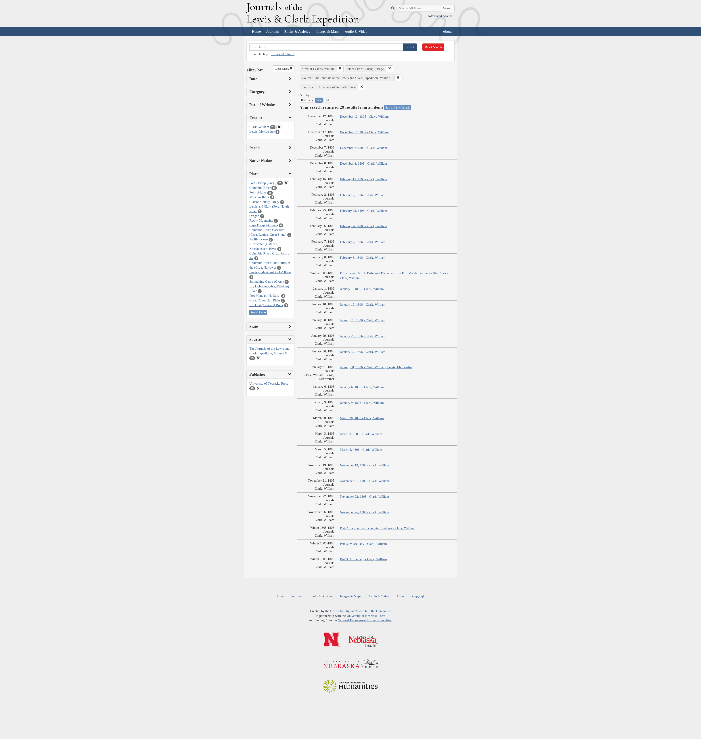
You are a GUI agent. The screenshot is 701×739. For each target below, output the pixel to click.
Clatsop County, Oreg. (264, 202)
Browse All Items (282, 54)
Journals (272, 31)
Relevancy (307, 100)
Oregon (254, 216)
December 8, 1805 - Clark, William (363, 163)
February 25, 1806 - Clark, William (363, 210)
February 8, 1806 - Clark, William (362, 257)
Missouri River (259, 197)
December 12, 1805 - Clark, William (364, 116)
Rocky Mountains (261, 220)
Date (327, 100)
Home (256, 31)
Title (318, 100)
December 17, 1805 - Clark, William (364, 132)
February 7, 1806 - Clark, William (362, 242)
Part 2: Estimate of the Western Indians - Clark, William (377, 528)
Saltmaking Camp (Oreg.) (266, 281)
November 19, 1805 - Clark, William (364, 465)
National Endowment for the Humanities (365, 620)
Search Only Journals (397, 107)
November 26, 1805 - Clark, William (364, 512)
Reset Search (433, 47)
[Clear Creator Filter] (278, 127)
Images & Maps (327, 31)
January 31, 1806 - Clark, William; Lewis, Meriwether (376, 367)
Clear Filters (282, 68)
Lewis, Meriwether (262, 131)
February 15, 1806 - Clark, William (363, 179)
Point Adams (257, 192)
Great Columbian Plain (264, 300)
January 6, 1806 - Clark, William (362, 387)
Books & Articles (297, 31)
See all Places (258, 312)
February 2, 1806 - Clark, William (362, 195)
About (447, 31)
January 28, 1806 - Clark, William (362, 320)
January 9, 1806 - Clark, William (362, 402)
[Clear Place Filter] (286, 183)
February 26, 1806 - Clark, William (363, 226)
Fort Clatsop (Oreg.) (262, 183)
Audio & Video (356, 31)
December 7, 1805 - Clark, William (363, 148)
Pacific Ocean (258, 239)
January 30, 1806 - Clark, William (362, 352)
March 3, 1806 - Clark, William (361, 434)
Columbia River (260, 187)
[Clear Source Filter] (258, 358)
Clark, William (259, 127)
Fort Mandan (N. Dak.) (264, 295)
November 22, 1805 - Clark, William (364, 496)
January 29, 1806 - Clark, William (362, 336)
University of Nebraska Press (268, 383)
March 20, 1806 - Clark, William (362, 418)
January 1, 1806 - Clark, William (362, 289)
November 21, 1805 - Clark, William (364, 481)
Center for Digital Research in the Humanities (360, 611)
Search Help (260, 54)
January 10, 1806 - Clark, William (362, 304)
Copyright (419, 596)
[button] (340, 68)
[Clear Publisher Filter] (258, 388)
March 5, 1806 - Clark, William (361, 449)
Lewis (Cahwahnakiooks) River (270, 272)
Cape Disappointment (263, 225)
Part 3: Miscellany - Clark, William (363, 544)
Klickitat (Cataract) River (266, 305)
